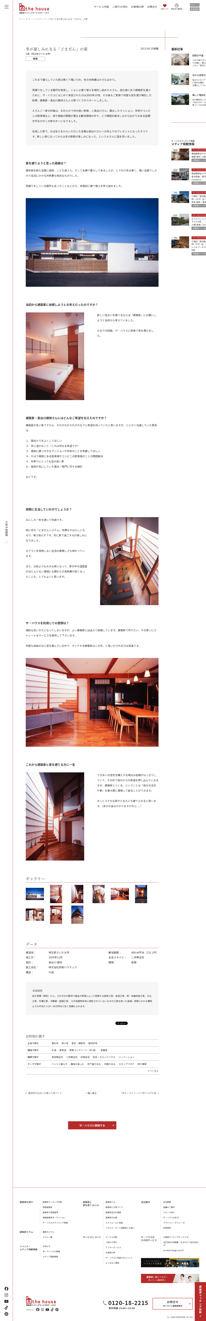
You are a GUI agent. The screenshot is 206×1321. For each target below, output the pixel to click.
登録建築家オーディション (54, 1217)
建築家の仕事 (111, 1217)
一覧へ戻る (91, 1093)
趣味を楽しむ (77, 1064)
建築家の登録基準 (50, 1212)
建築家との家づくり (114, 1207)
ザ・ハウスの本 (170, 1217)
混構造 (103, 1050)
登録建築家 (47, 1207)
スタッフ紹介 (169, 1212)
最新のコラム (48, 1231)
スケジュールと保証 (114, 1222)
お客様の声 (137, 7)
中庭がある (109, 1064)
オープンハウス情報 (51, 1251)
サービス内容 (101, 7)
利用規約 (167, 1227)
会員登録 (195, 9)
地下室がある (94, 1064)
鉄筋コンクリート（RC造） (83, 1050)
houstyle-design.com (172, 1250)
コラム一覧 (47, 1237)
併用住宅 (85, 1057)
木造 (54, 1050)
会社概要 (167, 1202)
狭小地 (65, 1043)
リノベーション (126, 1057)
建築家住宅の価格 (113, 1212)
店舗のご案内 (169, 1207)
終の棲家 (142, 1064)
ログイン (195, 4)
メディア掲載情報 (50, 1256)
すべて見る (153, 1071)
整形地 (55, 1043)
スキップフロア (126, 1064)
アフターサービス (113, 1247)
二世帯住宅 (71, 1057)
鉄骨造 (62, 1050)
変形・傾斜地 (78, 1043)
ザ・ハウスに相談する (92, 1125)
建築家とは (110, 1202)
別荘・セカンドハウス (104, 1057)
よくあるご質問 (112, 1262)
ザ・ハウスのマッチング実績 (55, 1222)
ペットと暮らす (59, 1064)
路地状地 (92, 1043)
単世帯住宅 (57, 1057)
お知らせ (46, 1246)
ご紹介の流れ (120, 7)
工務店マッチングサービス (174, 1237)
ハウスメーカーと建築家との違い (120, 1227)
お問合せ (152, 7)
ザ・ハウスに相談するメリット (119, 1257)
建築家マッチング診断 (200, 1299)
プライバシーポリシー (173, 1222)
